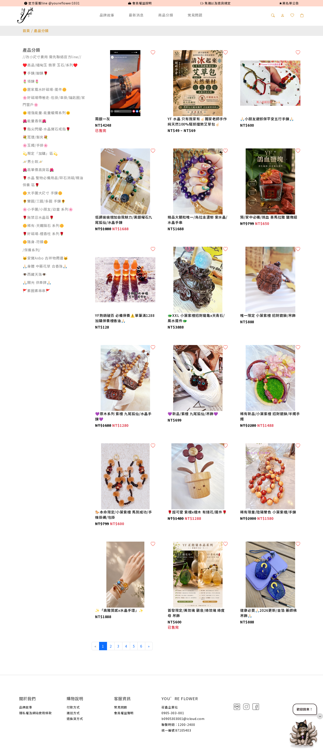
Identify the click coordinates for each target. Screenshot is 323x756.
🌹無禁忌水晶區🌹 (38, 217)
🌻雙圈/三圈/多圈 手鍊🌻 (44, 201)
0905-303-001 (173, 713)
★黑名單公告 (289, 3)
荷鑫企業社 (170, 707)
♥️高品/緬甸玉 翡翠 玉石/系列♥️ (50, 65)
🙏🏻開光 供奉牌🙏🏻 (37, 282)
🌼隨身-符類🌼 (35, 241)
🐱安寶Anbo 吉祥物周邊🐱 (45, 258)
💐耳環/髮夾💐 (35, 137)
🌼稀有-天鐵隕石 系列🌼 (43, 225)
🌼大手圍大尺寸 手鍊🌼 (43, 192)
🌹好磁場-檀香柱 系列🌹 (43, 233)
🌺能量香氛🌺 (35, 120)
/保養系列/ (31, 249)
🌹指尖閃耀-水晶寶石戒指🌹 (47, 128)
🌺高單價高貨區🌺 (38, 169)
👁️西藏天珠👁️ (35, 274)
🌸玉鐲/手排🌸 (35, 145)
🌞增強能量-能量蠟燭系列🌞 (47, 112)
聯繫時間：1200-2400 (178, 724)
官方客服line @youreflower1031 (53, 3)
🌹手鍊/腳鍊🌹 (35, 73)
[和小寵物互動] (303, 733)
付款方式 (73, 707)
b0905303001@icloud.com (183, 718)
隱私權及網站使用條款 (35, 713)
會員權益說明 (141, 3)
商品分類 (165, 15)
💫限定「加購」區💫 (40, 153)
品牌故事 (107, 15)
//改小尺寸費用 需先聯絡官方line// (52, 56)
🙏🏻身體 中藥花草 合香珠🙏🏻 (45, 266)
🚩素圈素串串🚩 (36, 290)
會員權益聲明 (124, 713)
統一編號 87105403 (176, 730)
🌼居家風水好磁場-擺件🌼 (45, 89)
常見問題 (195, 15)
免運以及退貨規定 (217, 3)
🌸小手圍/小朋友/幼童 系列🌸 (48, 209)
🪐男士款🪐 (33, 161)
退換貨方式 (75, 718)
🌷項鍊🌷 (31, 81)
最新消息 (136, 15)
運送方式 (73, 713)
